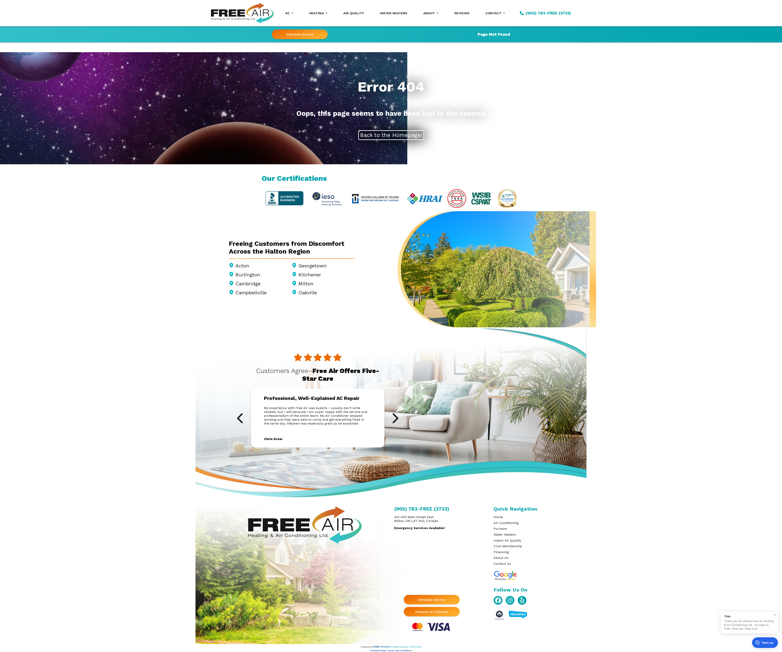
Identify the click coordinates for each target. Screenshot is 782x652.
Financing (501, 552)
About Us (501, 558)
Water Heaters (393, 13)
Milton (305, 284)
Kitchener (309, 275)
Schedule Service (300, 34)
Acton (242, 266)
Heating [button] (317, 13)
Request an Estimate (431, 612)
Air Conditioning (506, 523)
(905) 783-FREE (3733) (547, 13)
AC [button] (288, 13)
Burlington (247, 275)
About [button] (429, 13)
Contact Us (502, 564)
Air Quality (353, 13)
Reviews (462, 13)
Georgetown (312, 266)
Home (498, 517)
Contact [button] (493, 13)
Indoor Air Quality (507, 540)
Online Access (381, 646)
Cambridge (247, 284)
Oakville (307, 293)
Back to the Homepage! (391, 135)
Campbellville (251, 293)
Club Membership (508, 546)
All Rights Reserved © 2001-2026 (405, 647)
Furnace (500, 529)
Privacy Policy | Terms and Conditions (391, 650)
